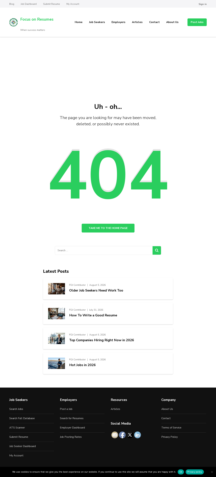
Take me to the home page (108, 228)
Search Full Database (22, 418)
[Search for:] (104, 250)
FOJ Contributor (77, 285)
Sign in (203, 4)
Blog (11, 4)
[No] (211, 472)
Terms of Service (171, 427)
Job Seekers (97, 22)
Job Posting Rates (71, 437)
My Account (72, 4)
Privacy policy (194, 471)
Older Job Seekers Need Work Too (96, 290)
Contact (154, 22)
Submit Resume (51, 4)
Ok (180, 471)
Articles (137, 22)
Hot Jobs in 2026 (82, 365)
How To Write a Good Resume (93, 315)
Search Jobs (16, 409)
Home (79, 22)
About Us (172, 22)
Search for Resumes (72, 418)
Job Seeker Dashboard (22, 446)
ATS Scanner (17, 427)
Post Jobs (197, 22)
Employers (118, 22)
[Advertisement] (108, 62)
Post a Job (66, 409)
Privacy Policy (169, 437)
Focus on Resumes (36, 19)
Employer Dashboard (72, 427)
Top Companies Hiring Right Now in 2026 (101, 340)
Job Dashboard (29, 4)
